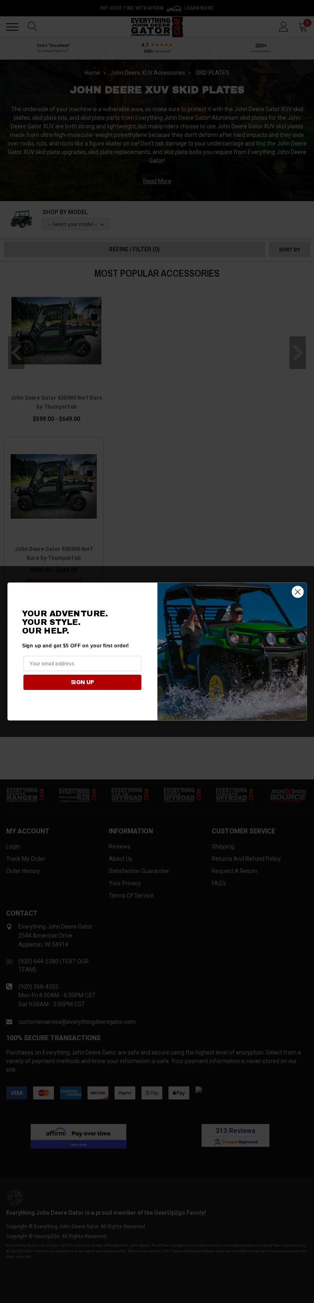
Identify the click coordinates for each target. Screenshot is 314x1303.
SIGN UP (82, 682)
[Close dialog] (297, 591)
